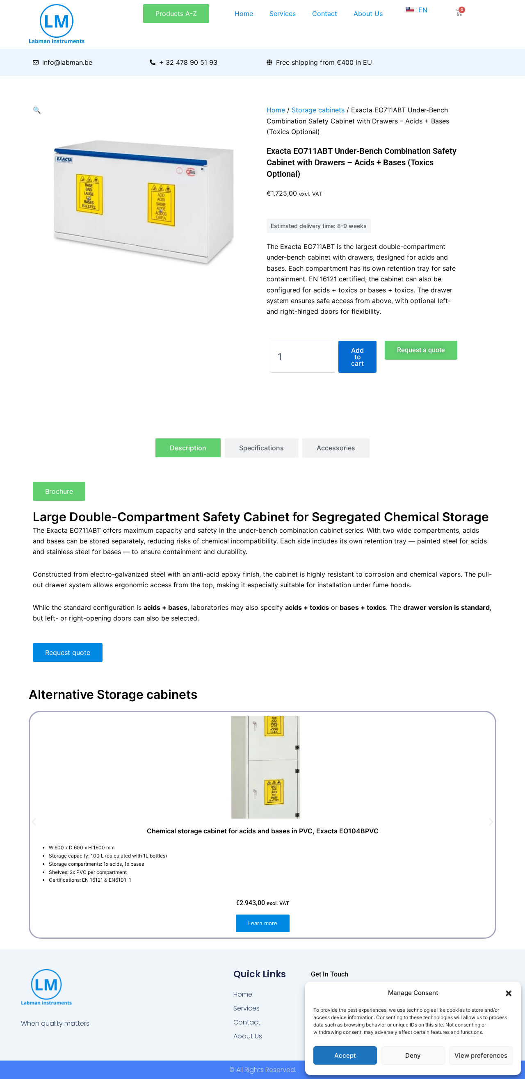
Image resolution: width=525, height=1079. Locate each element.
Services (282, 13)
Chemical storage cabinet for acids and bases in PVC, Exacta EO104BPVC (263, 831)
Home (244, 13)
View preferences (480, 1055)
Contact (324, 13)
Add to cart (357, 356)
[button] (508, 993)
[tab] (188, 447)
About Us (368, 13)
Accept (345, 1055)
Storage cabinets (318, 110)
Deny (413, 1055)
